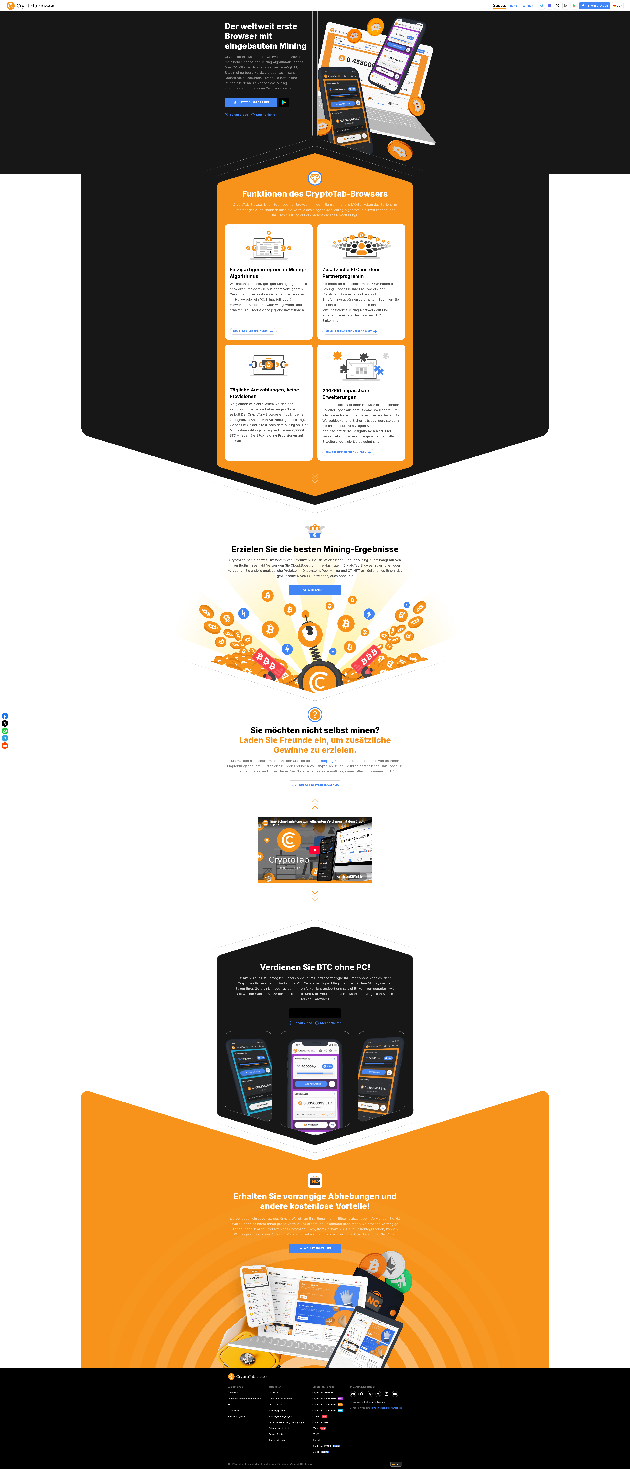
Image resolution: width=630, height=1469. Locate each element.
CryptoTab (233, 1410)
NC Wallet (274, 1392)
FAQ (230, 1404)
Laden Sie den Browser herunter (245, 1398)
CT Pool (316, 1416)
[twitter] (378, 1394)
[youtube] (395, 1394)
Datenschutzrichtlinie (279, 1428)
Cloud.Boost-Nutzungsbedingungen (287, 1422)
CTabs (316, 1451)
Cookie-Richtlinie (277, 1434)
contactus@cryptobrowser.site (386, 1407)
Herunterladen (597, 5)
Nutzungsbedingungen (280, 1416)
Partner (527, 6)
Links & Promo (276, 1404)
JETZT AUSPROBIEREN (254, 102)
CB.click (316, 1440)
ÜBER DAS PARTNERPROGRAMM (318, 785)
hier (369, 1402)
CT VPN (316, 1434)
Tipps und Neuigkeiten (280, 1398)
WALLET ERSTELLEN (317, 1248)
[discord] (353, 1394)
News (513, 6)
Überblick (233, 1392)
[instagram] (386, 1394)
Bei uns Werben (277, 1440)
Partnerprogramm (329, 761)
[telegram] (370, 1394)
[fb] (361, 1394)
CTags (315, 1428)
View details (312, 590)
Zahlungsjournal (277, 1410)
